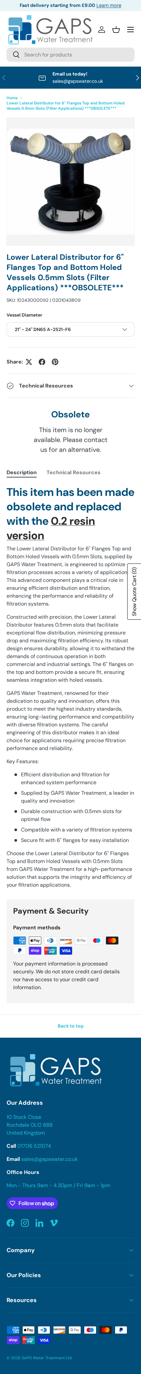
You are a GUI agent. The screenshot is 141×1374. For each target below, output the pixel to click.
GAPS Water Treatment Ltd (47, 1358)
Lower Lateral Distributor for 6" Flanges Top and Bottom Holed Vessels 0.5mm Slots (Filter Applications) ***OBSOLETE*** (66, 105)
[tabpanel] (70, 687)
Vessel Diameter (24, 315)
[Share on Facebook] (42, 361)
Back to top (71, 1026)
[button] (116, 29)
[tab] (22, 472)
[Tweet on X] (28, 361)
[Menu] (130, 29)
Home (12, 97)
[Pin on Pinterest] (55, 361)
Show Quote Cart (134, 591)
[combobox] (70, 55)
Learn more (108, 5)
